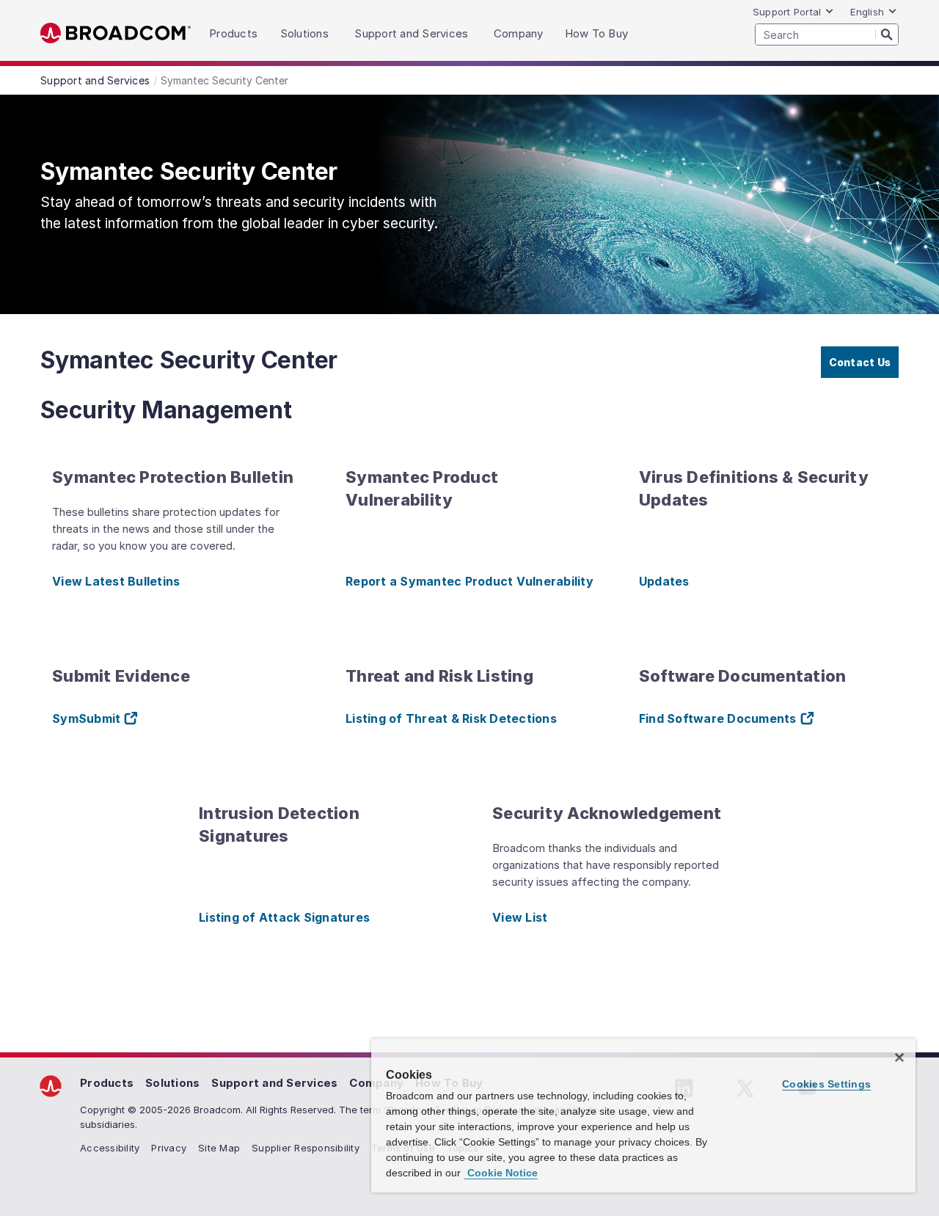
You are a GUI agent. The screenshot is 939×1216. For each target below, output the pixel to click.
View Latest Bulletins (116, 581)
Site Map (219, 1148)
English (867, 12)
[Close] (899, 1057)
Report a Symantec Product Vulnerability (469, 581)
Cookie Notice (501, 1173)
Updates (664, 581)
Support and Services (274, 1083)
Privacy (168, 1148)
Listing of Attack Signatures (284, 917)
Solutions (172, 1083)
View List (519, 917)
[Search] (887, 33)
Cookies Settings (826, 1084)
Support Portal (787, 12)
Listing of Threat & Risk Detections (451, 718)
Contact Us (860, 362)
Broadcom (115, 33)
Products (107, 1083)
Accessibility (109, 1148)
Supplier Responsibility (305, 1148)
